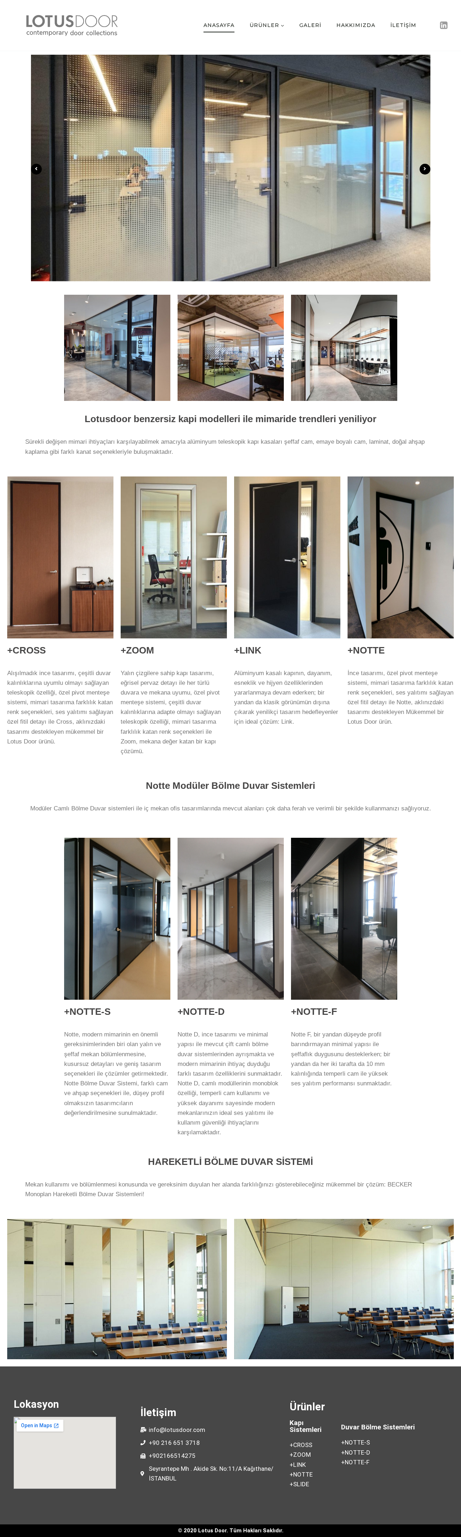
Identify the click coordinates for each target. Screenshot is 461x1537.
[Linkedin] (443, 25)
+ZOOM (137, 650)
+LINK (247, 650)
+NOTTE (366, 650)
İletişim (403, 25)
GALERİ (310, 25)
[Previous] (36, 169)
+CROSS (26, 650)
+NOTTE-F (314, 1011)
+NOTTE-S (87, 1011)
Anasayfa (218, 25)
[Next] (425, 169)
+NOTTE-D (201, 1011)
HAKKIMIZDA (355, 25)
